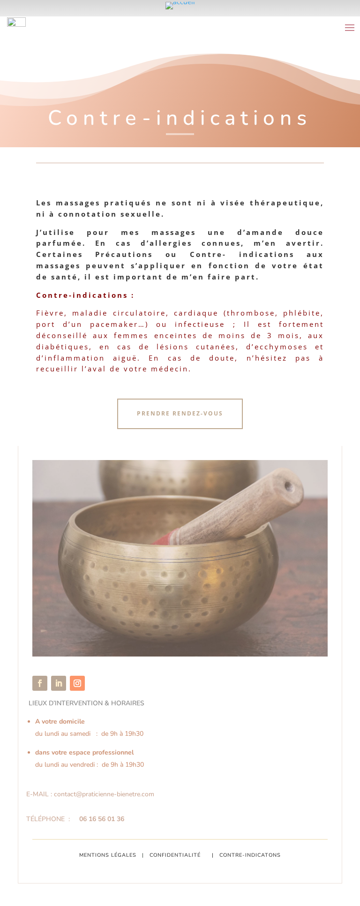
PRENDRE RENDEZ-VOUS (180, 413)
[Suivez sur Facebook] (39, 683)
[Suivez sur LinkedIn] (58, 683)
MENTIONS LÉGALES (107, 855)
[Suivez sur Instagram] (77, 683)
